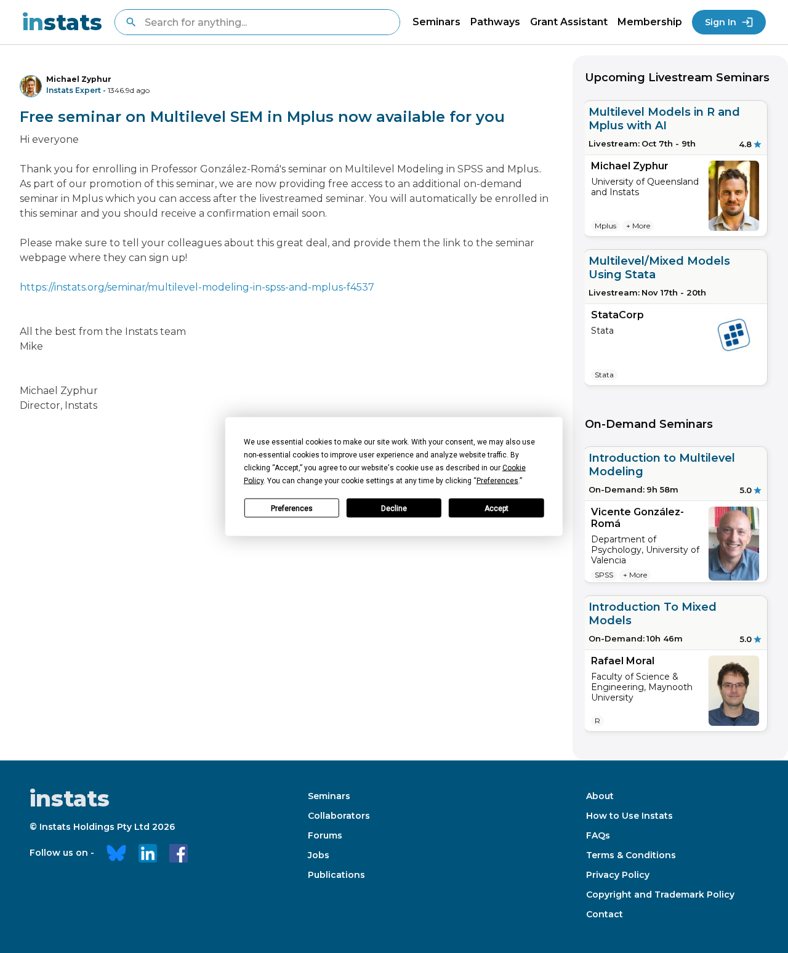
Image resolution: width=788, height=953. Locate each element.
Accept (496, 508)
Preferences (292, 508)
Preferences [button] (497, 480)
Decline (394, 508)
